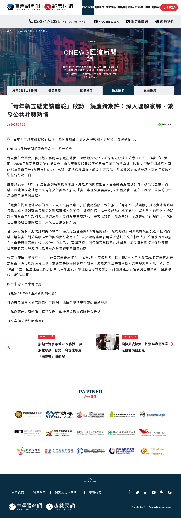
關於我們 (18, 492)
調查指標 (122, 7)
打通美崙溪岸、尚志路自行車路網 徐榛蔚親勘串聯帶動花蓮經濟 (57, 302)
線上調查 (145, 7)
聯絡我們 (95, 492)
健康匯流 (54, 90)
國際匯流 (86, 90)
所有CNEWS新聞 (24, 90)
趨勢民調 (157, 7)
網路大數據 (133, 7)
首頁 (9, 31)
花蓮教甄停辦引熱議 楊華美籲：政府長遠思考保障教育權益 (54, 312)
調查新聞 (99, 7)
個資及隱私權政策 (67, 492)
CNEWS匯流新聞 (88, 7)
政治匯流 (118, 90)
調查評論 (111, 7)
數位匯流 (150, 90)
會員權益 (39, 492)
